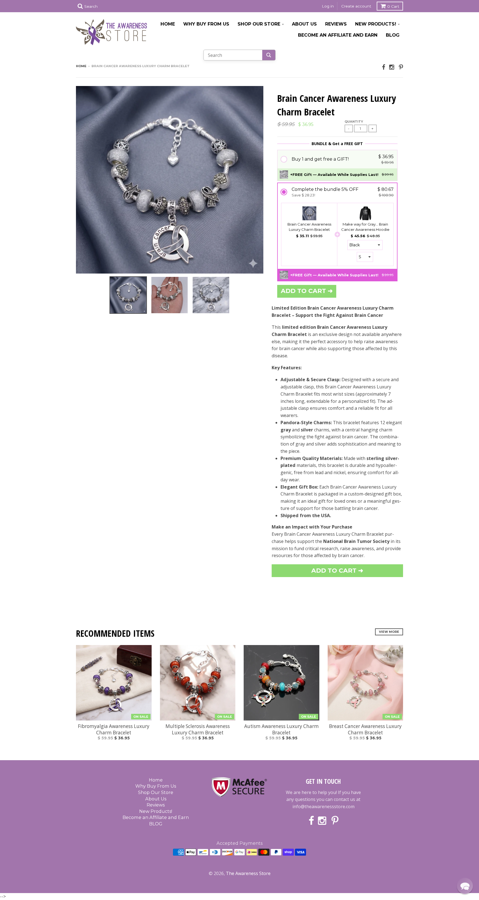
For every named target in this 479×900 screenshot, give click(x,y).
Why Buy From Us (206, 24)
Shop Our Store (259, 24)
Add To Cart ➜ (337, 570)
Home (167, 24)
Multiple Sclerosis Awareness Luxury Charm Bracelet (197, 729)
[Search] (268, 55)
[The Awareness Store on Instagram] (392, 67)
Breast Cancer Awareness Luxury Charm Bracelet (365, 729)
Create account (356, 6)
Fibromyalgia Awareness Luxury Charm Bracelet (113, 729)
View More (389, 632)
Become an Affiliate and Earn (338, 35)
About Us (304, 24)
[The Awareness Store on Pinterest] (401, 67)
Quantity (354, 121)
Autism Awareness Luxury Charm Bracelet (281, 729)
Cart (393, 6)
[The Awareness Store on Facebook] (383, 67)
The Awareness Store (248, 873)
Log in (328, 6)
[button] (337, 159)
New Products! (375, 24)
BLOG (392, 35)
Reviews (336, 24)
